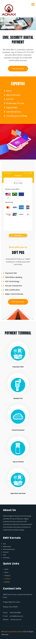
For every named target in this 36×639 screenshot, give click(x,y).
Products (7, 575)
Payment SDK (18, 367)
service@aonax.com (16, 616)
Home (6, 569)
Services (7, 582)
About (6, 572)
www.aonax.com (15, 619)
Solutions (7, 579)
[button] (18, 68)
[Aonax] (9, 9)
